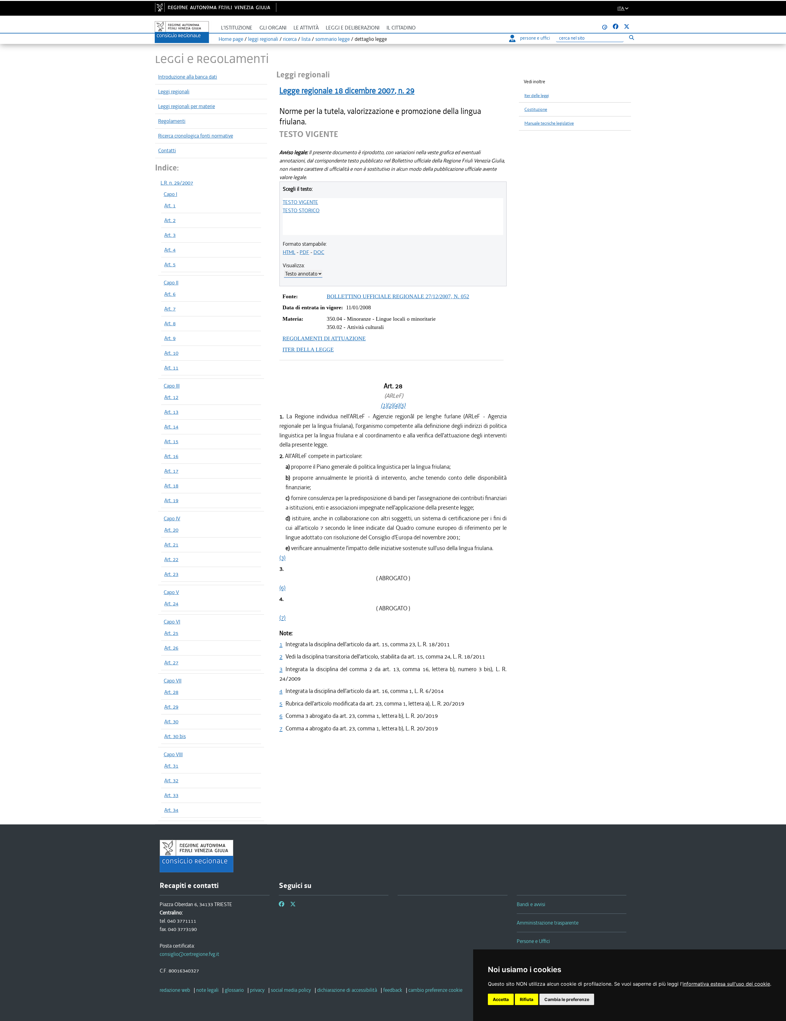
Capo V (171, 592)
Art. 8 (170, 323)
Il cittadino (401, 28)
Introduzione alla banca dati (187, 76)
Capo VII (172, 680)
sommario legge (332, 39)
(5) (402, 405)
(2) (390, 405)
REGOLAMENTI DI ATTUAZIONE (324, 338)
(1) (384, 405)
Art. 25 (171, 633)
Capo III (172, 385)
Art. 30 (171, 721)
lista (306, 39)
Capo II (171, 282)
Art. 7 (170, 308)
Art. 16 (171, 456)
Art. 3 (170, 235)
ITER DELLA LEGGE (308, 349)
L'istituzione (236, 28)
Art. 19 (171, 500)
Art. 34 (171, 810)
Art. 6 (170, 294)
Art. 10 (171, 353)
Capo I (170, 194)
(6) (282, 588)
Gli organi (272, 28)
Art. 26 (171, 647)
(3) (282, 557)
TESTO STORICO (301, 210)
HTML (289, 252)
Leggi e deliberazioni (352, 28)
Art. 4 (170, 249)
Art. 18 (171, 485)
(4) (396, 405)
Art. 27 (171, 662)
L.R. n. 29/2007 (177, 182)
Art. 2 (170, 220)
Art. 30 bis (175, 736)
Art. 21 (171, 544)
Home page (231, 39)
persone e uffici (535, 38)
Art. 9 (170, 338)
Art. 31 (171, 765)
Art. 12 (171, 397)
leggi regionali (263, 39)
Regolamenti (171, 121)
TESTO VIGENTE (300, 202)
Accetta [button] (501, 999)
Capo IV (172, 518)
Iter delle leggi (536, 96)
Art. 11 (171, 367)
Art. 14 (171, 426)
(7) (282, 617)
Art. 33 (171, 795)
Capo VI (172, 621)
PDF (304, 252)
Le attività (306, 28)
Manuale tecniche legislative (549, 123)
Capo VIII (173, 754)
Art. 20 (171, 529)
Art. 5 (170, 264)
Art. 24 (171, 603)
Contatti (167, 150)
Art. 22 (171, 559)
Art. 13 (171, 412)
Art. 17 (171, 470)
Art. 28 (171, 692)
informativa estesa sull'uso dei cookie (726, 984)
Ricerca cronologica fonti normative (195, 135)
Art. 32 (171, 780)
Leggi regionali (173, 91)
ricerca (290, 39)
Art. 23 (171, 574)
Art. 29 (171, 706)
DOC (318, 252)
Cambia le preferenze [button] (566, 999)
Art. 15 (171, 441)
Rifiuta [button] (526, 999)
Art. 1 (170, 205)
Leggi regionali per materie (186, 106)
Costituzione (535, 109)
